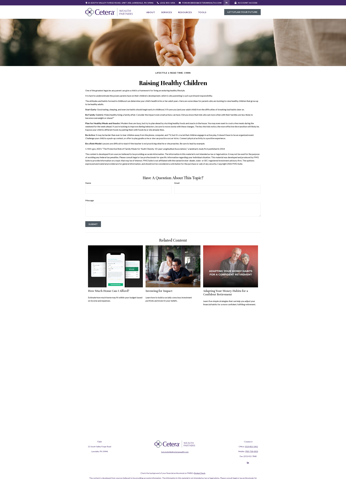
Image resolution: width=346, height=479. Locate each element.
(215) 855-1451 (167, 3)
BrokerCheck (199, 473)
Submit (93, 224)
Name (88, 183)
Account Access (247, 3)
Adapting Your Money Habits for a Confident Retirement (225, 292)
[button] (150, 12)
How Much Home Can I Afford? (108, 291)
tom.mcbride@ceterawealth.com (201, 3)
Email (176, 183)
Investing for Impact (159, 291)
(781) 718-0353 (251, 451)
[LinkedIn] (227, 2)
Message (89, 200)
